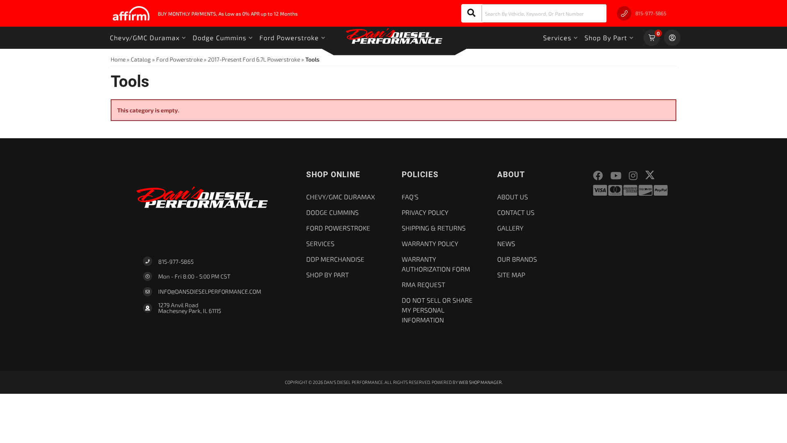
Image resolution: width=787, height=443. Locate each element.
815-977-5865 (175, 261)
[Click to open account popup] (672, 38)
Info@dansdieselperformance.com (209, 292)
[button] (534, 13)
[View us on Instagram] (633, 176)
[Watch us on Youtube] (615, 176)
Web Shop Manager (480, 382)
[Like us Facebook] (598, 176)
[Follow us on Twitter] (650, 175)
